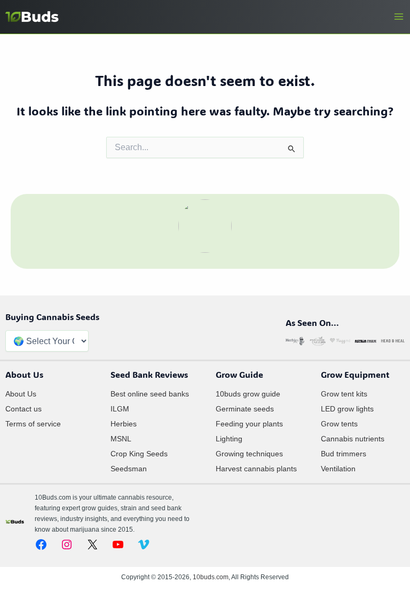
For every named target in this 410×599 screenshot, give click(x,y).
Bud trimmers (343, 453)
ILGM (120, 408)
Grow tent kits (344, 394)
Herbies (124, 423)
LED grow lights (347, 408)
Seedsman (129, 468)
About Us (20, 394)
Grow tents (339, 423)
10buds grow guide (248, 394)
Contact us (23, 408)
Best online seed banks (150, 394)
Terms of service (33, 423)
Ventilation (338, 468)
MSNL (121, 438)
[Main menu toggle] (399, 16)
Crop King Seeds (139, 453)
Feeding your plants (249, 423)
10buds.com (210, 577)
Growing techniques (249, 453)
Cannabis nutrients (352, 438)
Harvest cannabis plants (256, 468)
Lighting (229, 438)
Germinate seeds (245, 408)
